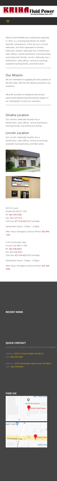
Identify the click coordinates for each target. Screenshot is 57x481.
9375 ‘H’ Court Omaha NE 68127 (29, 353)
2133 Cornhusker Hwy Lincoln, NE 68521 (33, 363)
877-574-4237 (21, 221)
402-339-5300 (15, 214)
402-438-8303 (15, 249)
